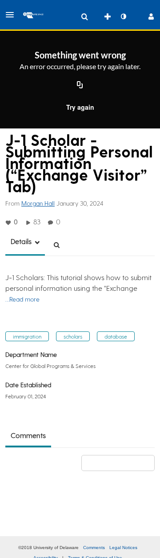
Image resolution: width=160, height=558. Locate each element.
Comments (94, 547)
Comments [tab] (28, 435)
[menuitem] (84, 16)
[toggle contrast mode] (123, 16)
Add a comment (122, 463)
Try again (80, 107)
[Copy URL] (80, 86)
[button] (12, 14)
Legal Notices (123, 547)
